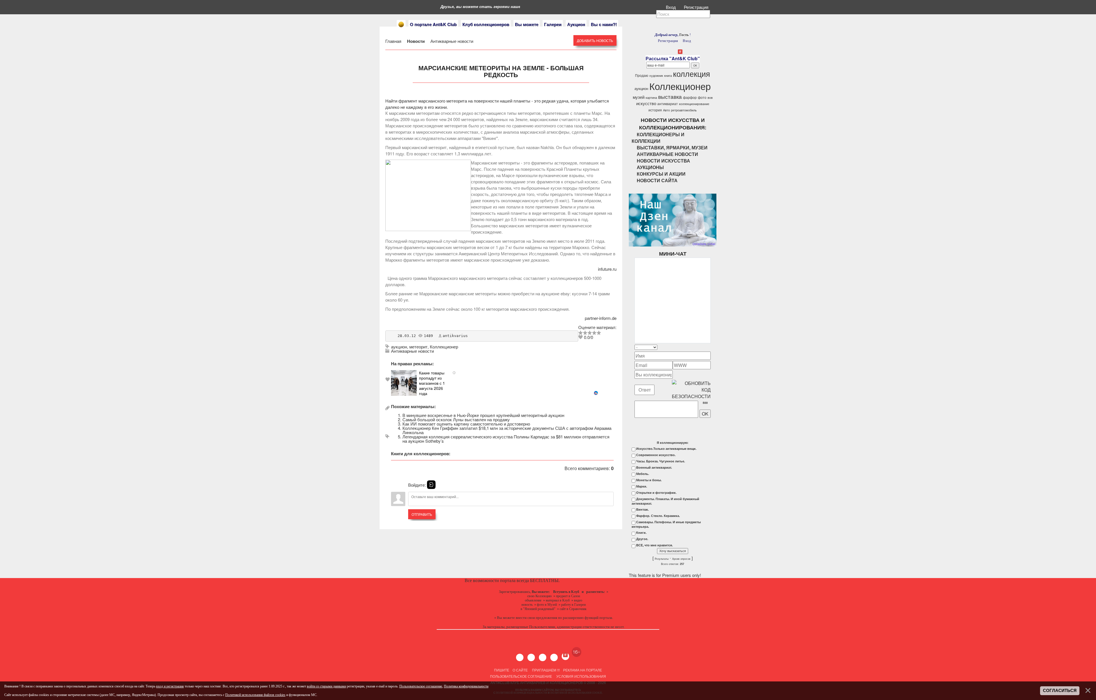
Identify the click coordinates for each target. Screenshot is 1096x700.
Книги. (641, 532)
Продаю (641, 75)
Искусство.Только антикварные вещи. (666, 448)
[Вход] (431, 484)
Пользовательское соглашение (521, 676)
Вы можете (526, 24)
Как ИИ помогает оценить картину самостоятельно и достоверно (466, 424)
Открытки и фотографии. (656, 492)
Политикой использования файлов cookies (255, 695)
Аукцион (576, 24)
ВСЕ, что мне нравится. (654, 545)
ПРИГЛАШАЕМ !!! (546, 669)
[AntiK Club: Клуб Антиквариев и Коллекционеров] (401, 24)
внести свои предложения (536, 617)
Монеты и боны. (649, 480)
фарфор (690, 97)
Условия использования (580, 676)
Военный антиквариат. (654, 467)
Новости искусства (663, 160)
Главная (393, 41)
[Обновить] (703, 347)
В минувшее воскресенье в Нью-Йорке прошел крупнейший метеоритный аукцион (483, 415)
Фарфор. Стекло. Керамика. (658, 516)
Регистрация (697, 7)
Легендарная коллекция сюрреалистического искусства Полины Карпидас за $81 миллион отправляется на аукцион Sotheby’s (505, 439)
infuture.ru (607, 269)
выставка (670, 96)
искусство (646, 103)
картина (651, 97)
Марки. (641, 486)
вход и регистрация (170, 686)
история (655, 109)
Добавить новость (595, 40)
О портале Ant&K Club (433, 24)
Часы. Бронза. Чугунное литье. (660, 461)
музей (638, 97)
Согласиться (1060, 690)
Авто (666, 110)
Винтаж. (642, 509)
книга (668, 75)
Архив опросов (681, 558)
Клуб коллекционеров (485, 24)
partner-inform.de (600, 318)
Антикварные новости (451, 41)
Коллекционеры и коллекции (658, 137)
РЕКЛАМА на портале (582, 669)
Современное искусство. (656, 455)
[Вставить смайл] (709, 347)
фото (702, 97)
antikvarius (455, 336)
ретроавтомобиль (684, 110)
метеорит (418, 347)
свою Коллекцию (539, 596)
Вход (671, 7)
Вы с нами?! (604, 24)
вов (710, 97)
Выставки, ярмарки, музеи (672, 147)
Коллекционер (444, 347)
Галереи (552, 24)
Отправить (422, 514)
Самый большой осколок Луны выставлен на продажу (456, 419)
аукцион (399, 347)
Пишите (501, 669)
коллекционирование (694, 104)
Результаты (661, 558)
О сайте (520, 669)
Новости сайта (657, 180)
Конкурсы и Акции (661, 174)
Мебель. (642, 474)
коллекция (691, 73)
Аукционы (650, 167)
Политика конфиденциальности (466, 686)
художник (656, 75)
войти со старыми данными (326, 686)
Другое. (642, 539)
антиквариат (667, 103)
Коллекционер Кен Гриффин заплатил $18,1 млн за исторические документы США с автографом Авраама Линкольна (506, 430)
